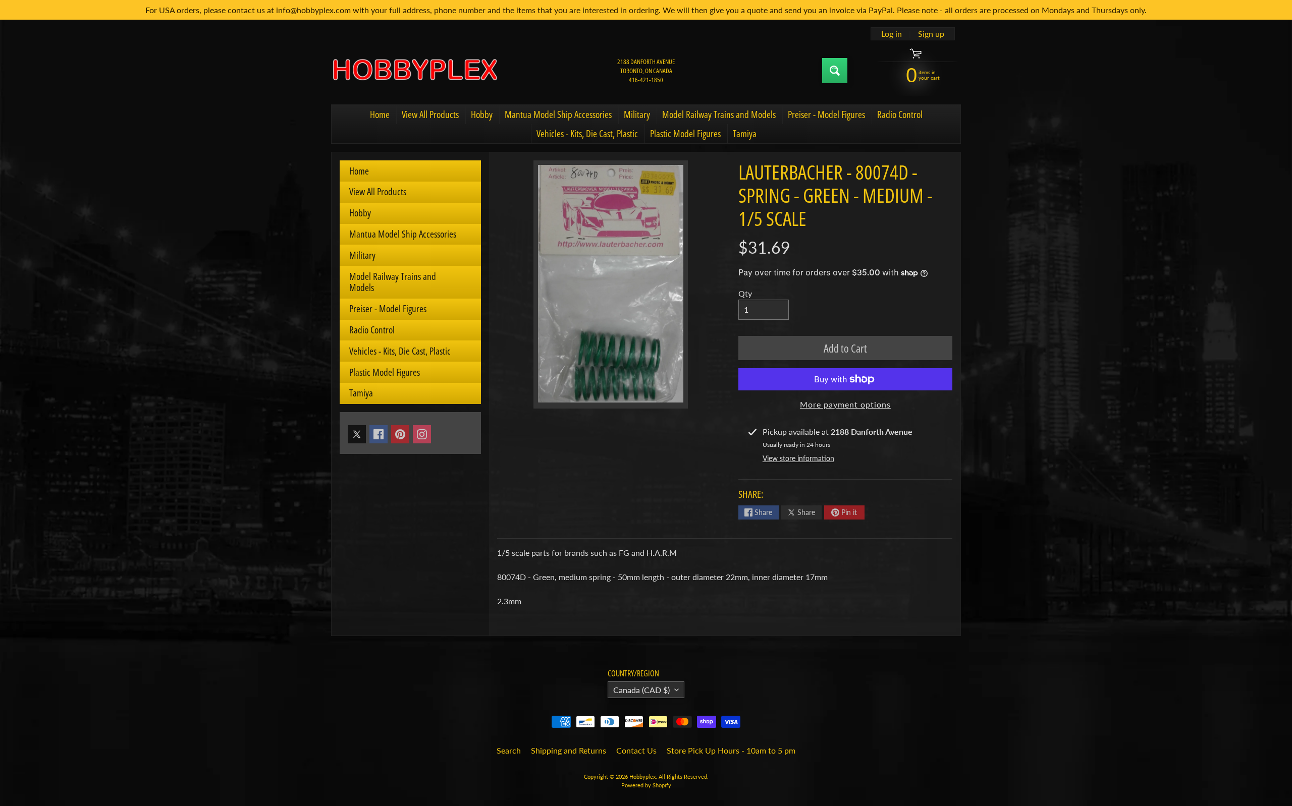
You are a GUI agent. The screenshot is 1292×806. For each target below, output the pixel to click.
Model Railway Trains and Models (719, 114)
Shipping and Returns (568, 750)
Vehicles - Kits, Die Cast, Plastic (587, 133)
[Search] (834, 70)
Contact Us (636, 750)
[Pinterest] (400, 434)
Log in (891, 34)
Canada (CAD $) (641, 690)
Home (380, 114)
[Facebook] (378, 434)
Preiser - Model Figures (826, 114)
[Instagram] (422, 434)
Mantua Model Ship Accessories (558, 114)
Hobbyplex (642, 776)
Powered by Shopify (646, 785)
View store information (798, 458)
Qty (745, 293)
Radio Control (900, 114)
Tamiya (745, 133)
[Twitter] (357, 434)
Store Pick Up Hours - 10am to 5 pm (731, 750)
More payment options (845, 404)
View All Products (430, 114)
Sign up (931, 34)
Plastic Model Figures (685, 133)
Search (509, 750)
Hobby (482, 114)
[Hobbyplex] (414, 70)
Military (637, 114)
